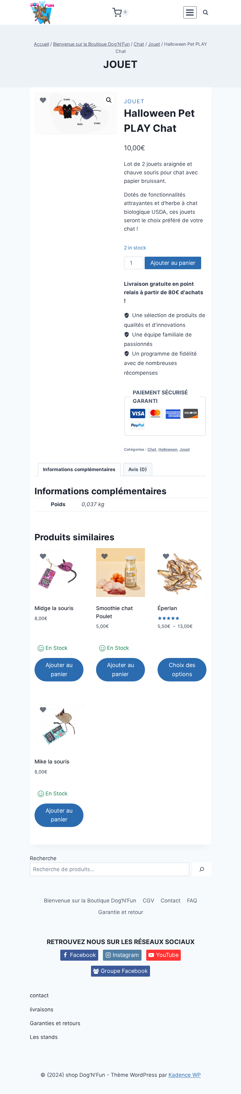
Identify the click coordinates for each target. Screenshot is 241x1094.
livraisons (41, 1009)
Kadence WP (185, 1075)
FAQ (192, 900)
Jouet (120, 64)
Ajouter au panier (172, 262)
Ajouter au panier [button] (59, 669)
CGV (148, 900)
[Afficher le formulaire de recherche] (205, 12)
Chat (151, 449)
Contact (170, 900)
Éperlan (167, 608)
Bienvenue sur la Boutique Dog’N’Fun (90, 900)
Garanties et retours (55, 1023)
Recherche (43, 858)
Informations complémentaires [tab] (79, 469)
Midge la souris (54, 608)
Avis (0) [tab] (137, 469)
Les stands (44, 1037)
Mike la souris (52, 761)
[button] (109, 100)
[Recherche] (201, 869)
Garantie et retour (120, 912)
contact (39, 995)
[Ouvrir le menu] (190, 12)
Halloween (167, 449)
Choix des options (182, 669)
